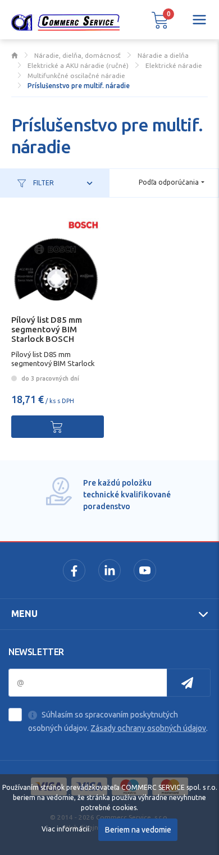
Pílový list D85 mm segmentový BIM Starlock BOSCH (46, 329)
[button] (160, 19)
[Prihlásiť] (189, 683)
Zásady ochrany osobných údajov (148, 728)
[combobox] (171, 182)
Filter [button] (42, 182)
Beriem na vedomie (138, 829)
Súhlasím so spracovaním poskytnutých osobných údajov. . (118, 721)
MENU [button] (24, 614)
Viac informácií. (66, 829)
